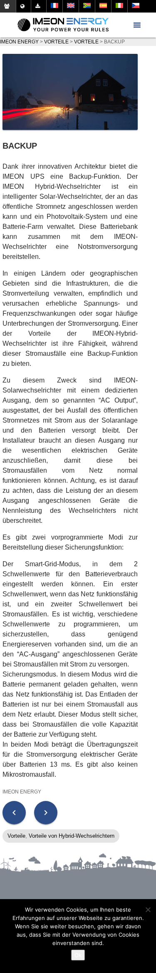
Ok (78, 955)
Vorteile (16, 836)
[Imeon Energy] (63, 25)
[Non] (148, 909)
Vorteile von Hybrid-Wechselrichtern (71, 836)
